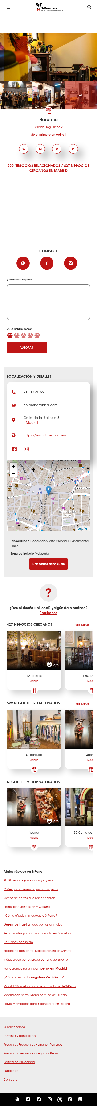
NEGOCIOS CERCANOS (48, 564)
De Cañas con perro (18, 942)
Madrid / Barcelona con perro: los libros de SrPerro (40, 986)
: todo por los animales (33, 924)
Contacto (11, 1079)
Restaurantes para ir (35, 968)
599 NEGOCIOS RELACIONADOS (34, 165)
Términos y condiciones (20, 1035)
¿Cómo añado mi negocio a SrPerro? (30, 915)
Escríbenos (48, 612)
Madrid (32, 422)
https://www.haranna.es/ (45, 435)
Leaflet (83, 528)
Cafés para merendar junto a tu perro (31, 889)
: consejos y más (29, 880)
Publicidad (11, 1071)
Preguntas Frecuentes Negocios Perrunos (33, 1053)
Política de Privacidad (19, 1062)
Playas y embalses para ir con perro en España (37, 1003)
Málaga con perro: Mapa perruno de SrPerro (36, 959)
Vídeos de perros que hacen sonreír (29, 898)
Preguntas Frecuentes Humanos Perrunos (33, 1044)
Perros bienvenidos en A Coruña (27, 906)
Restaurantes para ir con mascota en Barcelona (38, 933)
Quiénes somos (14, 1027)
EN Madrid (58, 170)
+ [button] (13, 466)
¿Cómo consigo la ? (34, 977)
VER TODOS (82, 625)
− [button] (13, 473)
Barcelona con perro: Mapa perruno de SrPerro (38, 951)
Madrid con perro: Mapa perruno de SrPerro (35, 995)
